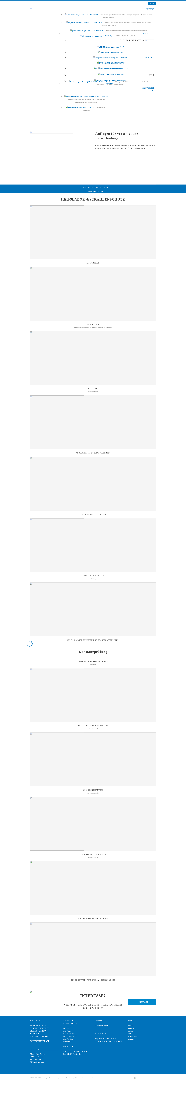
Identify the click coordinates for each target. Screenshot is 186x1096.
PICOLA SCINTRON (38, 1031)
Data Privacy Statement (73, 1078)
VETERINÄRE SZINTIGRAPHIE (108, 1041)
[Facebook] (31, 3)
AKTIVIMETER (101, 1025)
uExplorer (66, 1042)
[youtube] (137, 1048)
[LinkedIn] (34, 3)
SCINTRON (35, 1049)
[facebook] (143, 1048)
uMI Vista (67, 1031)
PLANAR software (37, 1054)
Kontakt (152, 3)
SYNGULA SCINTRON (39, 1028)
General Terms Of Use (88, 1078)
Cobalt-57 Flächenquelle (93, 854)
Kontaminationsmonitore (93, 514)
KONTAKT (143, 1002)
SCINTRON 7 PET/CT (72, 1054)
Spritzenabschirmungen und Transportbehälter (93, 640)
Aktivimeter (93, 263)
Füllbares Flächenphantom (93, 726)
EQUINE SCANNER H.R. (105, 1038)
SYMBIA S (34, 1033)
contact (130, 1039)
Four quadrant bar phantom (93, 918)
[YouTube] (37, 3)
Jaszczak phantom (93, 790)
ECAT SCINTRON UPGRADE (75, 1051)
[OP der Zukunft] (139, 3)
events (130, 1025)
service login (133, 1036)
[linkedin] (130, 1048)
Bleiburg (93, 389)
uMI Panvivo (68, 1039)
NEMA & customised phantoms (93, 661)
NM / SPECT (35, 1021)
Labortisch (93, 324)
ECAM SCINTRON (38, 1025)
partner (130, 1031)
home (130, 1021)
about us (131, 1028)
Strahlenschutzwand (92, 576)
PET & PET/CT (69, 1046)
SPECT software (36, 1057)
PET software (35, 1059)
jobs (129, 1033)
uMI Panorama (68, 1033)
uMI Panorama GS (70, 1036)
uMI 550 (66, 1028)
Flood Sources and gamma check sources (93, 980)
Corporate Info (60, 1078)
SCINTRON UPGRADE (39, 1041)
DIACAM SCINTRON (39, 1036)
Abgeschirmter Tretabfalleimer (93, 453)
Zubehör (98, 1021)
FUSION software (37, 1062)
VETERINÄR (100, 1034)
